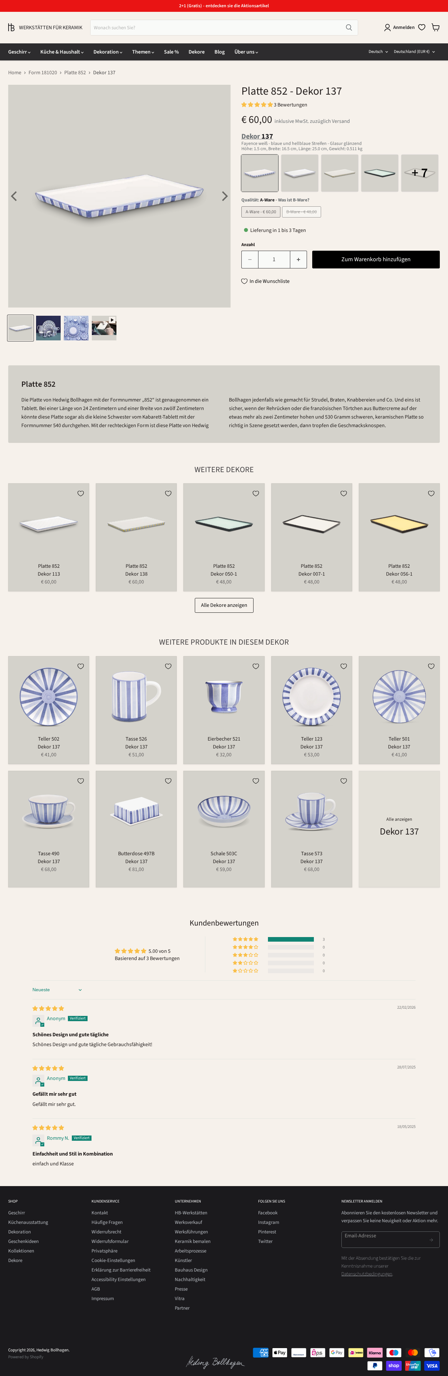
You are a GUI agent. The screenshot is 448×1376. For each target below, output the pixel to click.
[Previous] (14, 196)
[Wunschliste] (421, 27)
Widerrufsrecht (106, 1231)
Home (14, 73)
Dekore (197, 52)
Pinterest (267, 1231)
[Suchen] (349, 27)
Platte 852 (75, 73)
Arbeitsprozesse (190, 1251)
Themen (142, 52)
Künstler (183, 1260)
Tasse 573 (311, 853)
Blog (219, 52)
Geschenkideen (23, 1241)
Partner (182, 1308)
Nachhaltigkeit (190, 1279)
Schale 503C (224, 853)
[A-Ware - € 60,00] (261, 219)
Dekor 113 (49, 574)
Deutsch (376, 52)
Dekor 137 (49, 746)
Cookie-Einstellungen (113, 1260)
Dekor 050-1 (224, 574)
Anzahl (248, 244)
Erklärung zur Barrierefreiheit (121, 1270)
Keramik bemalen (193, 1241)
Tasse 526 (136, 739)
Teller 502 (48, 739)
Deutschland (412, 52)
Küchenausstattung (28, 1222)
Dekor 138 (136, 574)
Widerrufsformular (110, 1241)
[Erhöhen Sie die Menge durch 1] (298, 260)
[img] (48, 1008)
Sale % (171, 52)
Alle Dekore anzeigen (224, 605)
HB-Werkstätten (191, 1212)
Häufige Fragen (107, 1222)
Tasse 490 (48, 853)
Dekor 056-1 (399, 574)
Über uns (244, 52)
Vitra (180, 1298)
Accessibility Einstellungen (119, 1279)
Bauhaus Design (191, 1270)
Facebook (267, 1212)
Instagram (268, 1222)
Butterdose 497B (136, 853)
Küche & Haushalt (60, 52)
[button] (257, 104)
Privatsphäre (104, 1251)
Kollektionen (21, 1251)
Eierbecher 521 (224, 739)
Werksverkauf (188, 1222)
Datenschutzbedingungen (366, 1274)
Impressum (103, 1298)
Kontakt (100, 1212)
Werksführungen (191, 1231)
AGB (96, 1289)
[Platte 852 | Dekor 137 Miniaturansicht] (20, 328)
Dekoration (106, 52)
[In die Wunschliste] (81, 493)
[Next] (224, 196)
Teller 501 (399, 739)
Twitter (265, 1241)
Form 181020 (43, 73)
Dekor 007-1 (311, 574)
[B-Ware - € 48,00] (302, 219)
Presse (181, 1289)
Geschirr (18, 52)
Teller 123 (311, 739)
